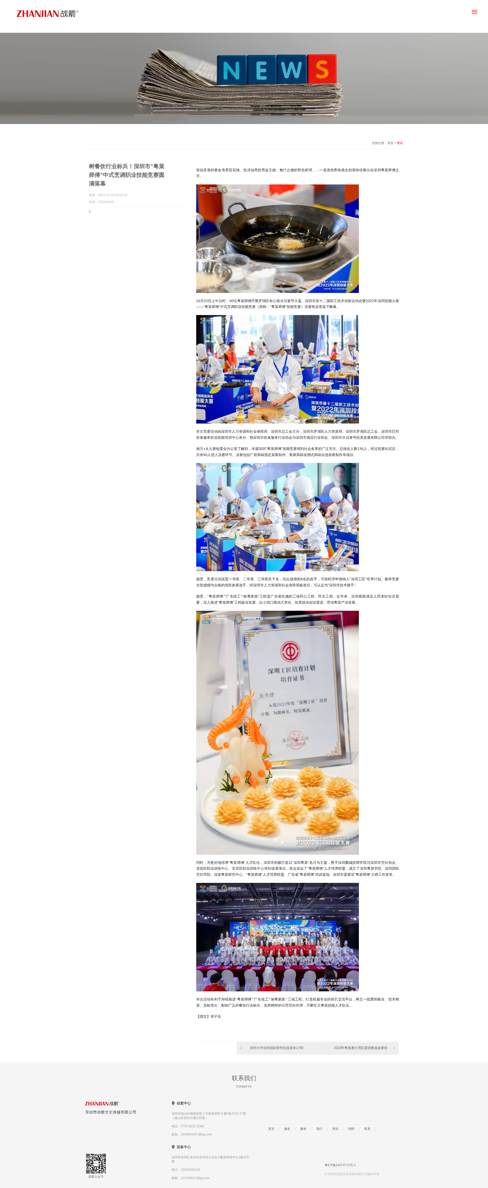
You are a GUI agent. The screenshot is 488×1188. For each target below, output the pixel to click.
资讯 (335, 1129)
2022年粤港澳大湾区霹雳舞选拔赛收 (360, 1048)
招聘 (351, 1129)
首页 (271, 1129)
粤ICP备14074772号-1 (340, 1165)
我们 (319, 1129)
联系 (367, 1129)
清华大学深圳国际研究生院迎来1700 (276, 1048)
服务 (287, 1129)
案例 (303, 1129)
